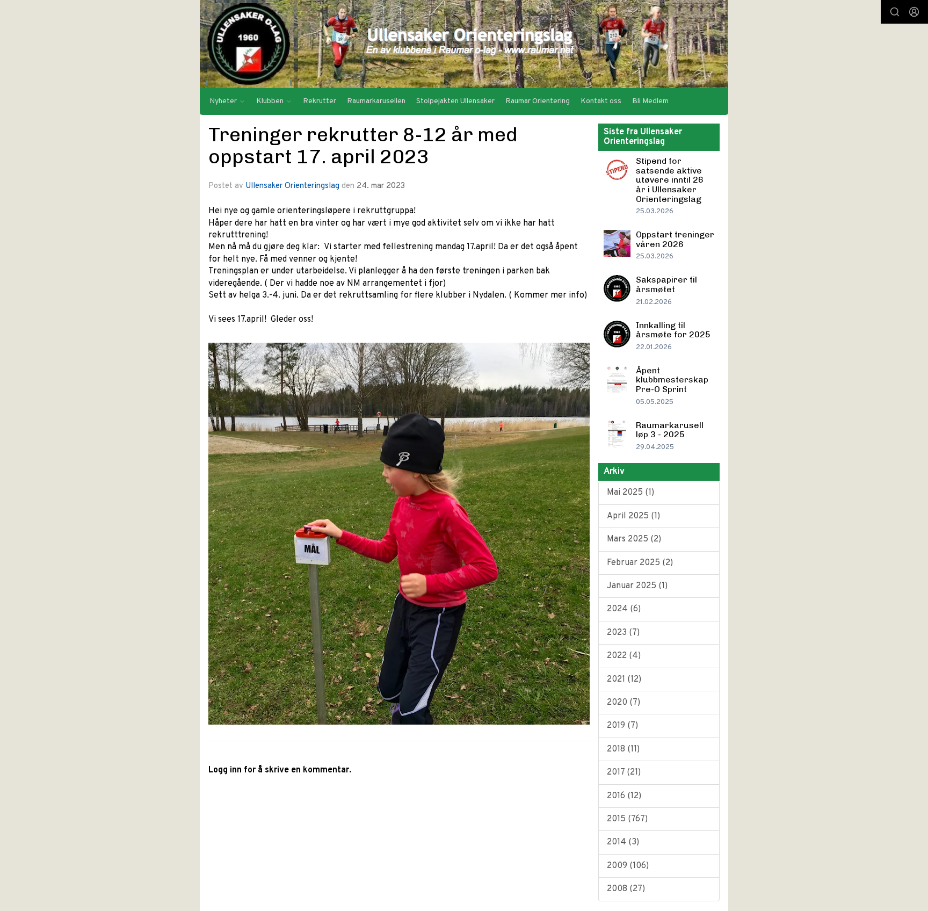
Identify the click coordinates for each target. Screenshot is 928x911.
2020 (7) (623, 702)
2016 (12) (624, 796)
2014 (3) (623, 842)
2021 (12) (624, 679)
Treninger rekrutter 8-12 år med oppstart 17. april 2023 (363, 145)
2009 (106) (628, 866)
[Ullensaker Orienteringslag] (464, 44)
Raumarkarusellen (376, 101)
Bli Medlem (650, 101)
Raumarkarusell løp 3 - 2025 (670, 430)
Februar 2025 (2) (640, 563)
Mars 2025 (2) (634, 539)
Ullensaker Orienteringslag (292, 186)
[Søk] (894, 11)
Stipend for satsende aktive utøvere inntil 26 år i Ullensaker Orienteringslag (670, 180)
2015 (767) (627, 819)
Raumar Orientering (537, 101)
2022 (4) (624, 655)
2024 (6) (624, 609)
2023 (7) (623, 632)
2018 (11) (623, 749)
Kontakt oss (601, 101)
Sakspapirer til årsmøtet (666, 284)
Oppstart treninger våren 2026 (675, 239)
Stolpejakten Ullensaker (455, 101)
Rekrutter (319, 101)
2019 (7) (622, 725)
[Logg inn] (914, 11)
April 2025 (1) (633, 516)
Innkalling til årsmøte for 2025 (673, 330)
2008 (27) (626, 889)
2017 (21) (624, 772)
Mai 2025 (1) (630, 492)
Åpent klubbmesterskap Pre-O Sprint (672, 379)
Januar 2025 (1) (637, 586)
